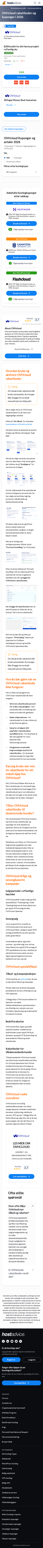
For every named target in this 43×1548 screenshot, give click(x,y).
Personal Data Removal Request (15, 1432)
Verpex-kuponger (9, 1538)
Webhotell (6, 1458)
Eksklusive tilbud (13, 161)
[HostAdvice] (12, 3)
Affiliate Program (9, 1412)
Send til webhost (8, 1417)
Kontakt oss (7, 1403)
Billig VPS (6, 1483)
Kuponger (18, 157)
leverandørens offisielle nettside (19, 424)
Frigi (4, 1427)
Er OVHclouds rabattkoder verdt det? (19, 1273)
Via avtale (21, 77)
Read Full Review (22, 349)
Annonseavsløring (34, 8)
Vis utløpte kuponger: (14, 129)
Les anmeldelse (20, 1176)
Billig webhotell (8, 1473)
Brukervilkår (7, 1442)
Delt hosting (7, 1468)
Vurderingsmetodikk (18, 8)
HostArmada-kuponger (11, 1524)
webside (23, 979)
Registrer (11, 1359)
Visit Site (22, 356)
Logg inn (31, 1359)
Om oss (5, 1398)
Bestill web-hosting (10, 1422)
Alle (8, 157)
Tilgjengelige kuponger (21, 229)
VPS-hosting (7, 1478)
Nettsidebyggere (9, 1502)
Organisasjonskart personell (13, 1408)
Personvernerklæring (10, 1437)
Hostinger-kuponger (10, 1529)
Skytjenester (7, 1488)
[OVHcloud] (12, 321)
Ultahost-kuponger (10, 1534)
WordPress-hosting (10, 1463)
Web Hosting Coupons (11, 1514)
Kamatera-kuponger (10, 1519)
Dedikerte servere (9, 1492)
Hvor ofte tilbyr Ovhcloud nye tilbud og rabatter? (19, 1209)
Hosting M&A (20, 1383)
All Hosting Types (9, 1454)
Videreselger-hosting (10, 1497)
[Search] (35, 3)
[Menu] (39, 3)
